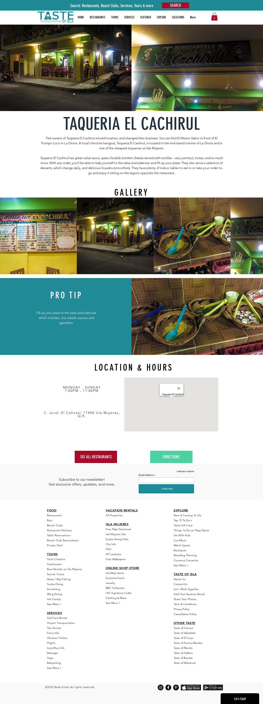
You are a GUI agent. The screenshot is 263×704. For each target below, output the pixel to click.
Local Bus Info (55, 648)
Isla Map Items (115, 573)
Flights (51, 643)
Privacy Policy (182, 609)
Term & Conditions (185, 604)
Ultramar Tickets (57, 638)
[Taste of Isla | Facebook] (168, 687)
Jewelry (110, 583)
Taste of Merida (183, 648)
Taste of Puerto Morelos (188, 643)
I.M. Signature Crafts (119, 593)
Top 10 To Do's (183, 520)
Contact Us (180, 584)
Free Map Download (118, 529)
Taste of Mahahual (185, 663)
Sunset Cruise (55, 574)
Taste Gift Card (183, 525)
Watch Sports (182, 545)
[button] (145, 17)
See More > (54, 604)
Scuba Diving (55, 584)
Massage (52, 653)
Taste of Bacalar (183, 658)
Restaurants (54, 515)
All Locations (113, 554)
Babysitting (54, 663)
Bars (50, 520)
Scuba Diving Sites (117, 539)
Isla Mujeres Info (116, 534)
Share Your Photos (185, 599)
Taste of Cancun (183, 628)
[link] (214, 16)
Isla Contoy (54, 599)
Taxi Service (54, 628)
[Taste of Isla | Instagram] (160, 687)
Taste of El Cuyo (183, 638)
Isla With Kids (182, 535)
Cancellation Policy (185, 614)
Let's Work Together (186, 589)
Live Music (180, 540)
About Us (179, 579)
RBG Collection (115, 588)
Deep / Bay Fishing (59, 579)
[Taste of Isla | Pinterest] (176, 687)
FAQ (108, 549)
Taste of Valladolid (184, 633)
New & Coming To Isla (187, 515)
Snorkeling (53, 589)
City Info (111, 544)
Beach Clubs (55, 525)
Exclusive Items (115, 578)
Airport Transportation (61, 623)
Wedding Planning (185, 555)
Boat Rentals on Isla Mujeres (64, 569)
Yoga (50, 658)
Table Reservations (59, 535)
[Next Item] (256, 236)
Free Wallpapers (116, 559)
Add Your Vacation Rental (189, 594)
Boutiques (180, 550)
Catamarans (54, 564)
